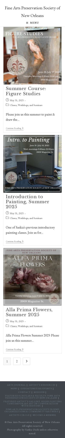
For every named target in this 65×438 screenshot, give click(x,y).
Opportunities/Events (36, 388)
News (14, 388)
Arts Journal (16, 385)
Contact (24, 392)
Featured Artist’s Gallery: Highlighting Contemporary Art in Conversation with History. (32, 403)
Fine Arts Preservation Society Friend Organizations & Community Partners (31, 410)
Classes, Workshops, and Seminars (26, 105)
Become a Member (44, 415)
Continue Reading (14, 128)
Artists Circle (19, 415)
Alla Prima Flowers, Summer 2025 (29, 312)
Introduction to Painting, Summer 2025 (28, 201)
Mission (39, 392)
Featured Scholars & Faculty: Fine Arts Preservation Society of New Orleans (32, 396)
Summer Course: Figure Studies (26, 91)
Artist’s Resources (42, 385)
